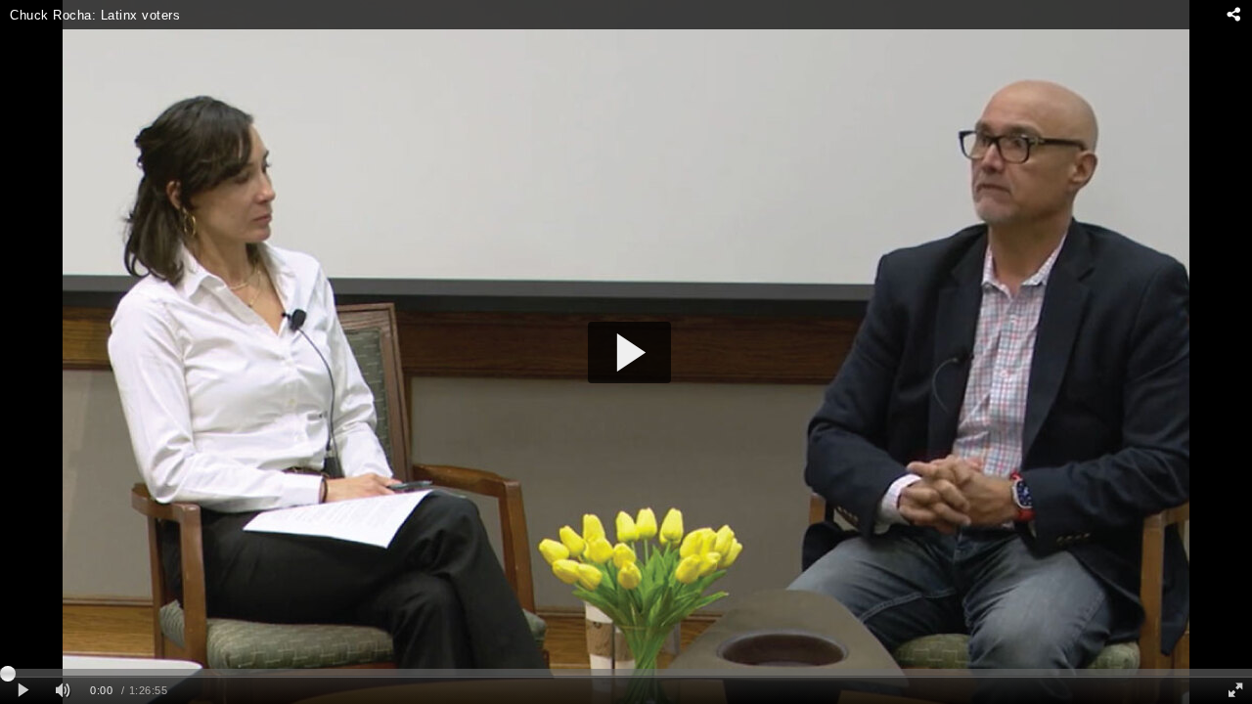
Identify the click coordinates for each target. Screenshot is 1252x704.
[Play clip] (23, 691)
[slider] (626, 673)
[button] (629, 352)
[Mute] (62, 691)
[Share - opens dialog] (1233, 14)
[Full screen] (1235, 691)
